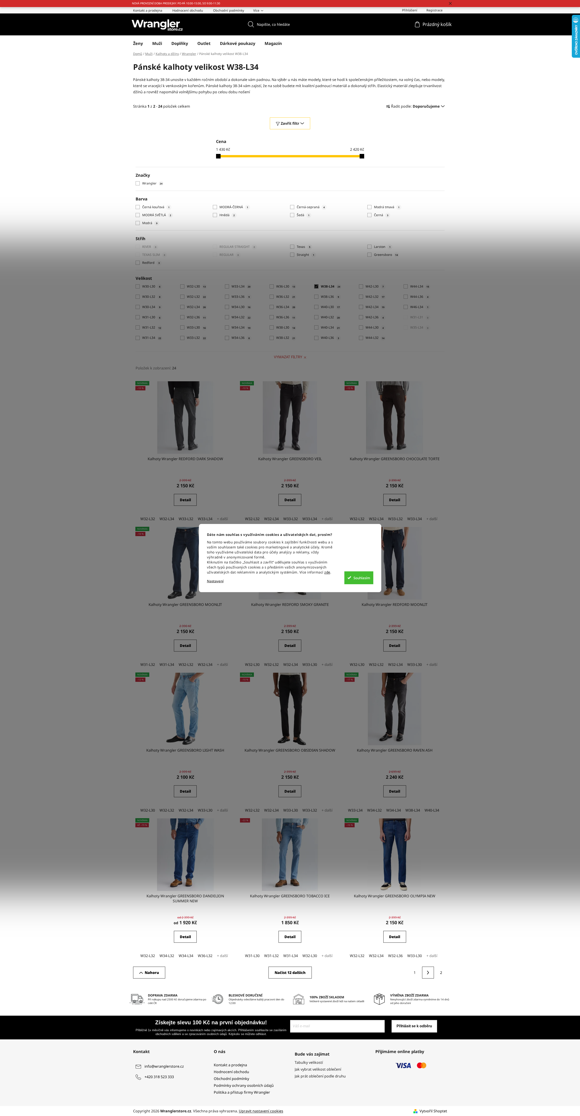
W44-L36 (419, 296)
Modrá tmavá (387, 207)
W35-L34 (419, 327)
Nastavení (215, 581)
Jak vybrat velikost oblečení (318, 1069)
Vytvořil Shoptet (433, 1110)
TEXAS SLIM (153, 254)
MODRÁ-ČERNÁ (233, 207)
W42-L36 (375, 317)
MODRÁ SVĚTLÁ (156, 215)
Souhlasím (361, 577)
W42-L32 (375, 296)
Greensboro (386, 254)
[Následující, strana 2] (428, 972)
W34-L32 (241, 317)
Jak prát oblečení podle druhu (320, 1076)
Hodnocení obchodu (187, 10)
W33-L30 (196, 327)
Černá (381, 215)
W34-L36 (241, 337)
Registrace (434, 10)
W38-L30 (285, 327)
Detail (185, 499)
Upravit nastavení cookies (261, 1110)
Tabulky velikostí (309, 1062)
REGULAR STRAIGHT (237, 246)
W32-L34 (196, 307)
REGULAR (229, 254)
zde (327, 572)
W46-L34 (419, 307)
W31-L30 (151, 317)
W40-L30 (330, 307)
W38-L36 (330, 296)
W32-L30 (196, 286)
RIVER (149, 246)
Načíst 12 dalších (290, 972)
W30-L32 (151, 296)
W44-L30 (375, 327)
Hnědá (227, 215)
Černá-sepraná (311, 207)
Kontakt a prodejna (147, 10)
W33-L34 (241, 286)
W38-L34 (330, 286)
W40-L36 (330, 337)
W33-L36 (241, 296)
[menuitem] (138, 43)
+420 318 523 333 (159, 1076)
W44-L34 (419, 286)
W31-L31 (419, 317)
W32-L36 (196, 317)
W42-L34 (375, 307)
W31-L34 (151, 337)
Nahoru (152, 972)
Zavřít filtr (290, 123)
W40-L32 (330, 317)
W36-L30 (285, 286)
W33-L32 (196, 337)
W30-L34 (151, 307)
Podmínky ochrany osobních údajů (244, 1085)
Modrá (149, 223)
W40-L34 (330, 327)
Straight (305, 254)
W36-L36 (285, 317)
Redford (151, 262)
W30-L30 (151, 286)
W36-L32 (285, 296)
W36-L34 (285, 307)
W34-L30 (241, 307)
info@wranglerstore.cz (164, 1066)
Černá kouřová (156, 207)
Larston (382, 246)
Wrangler (152, 183)
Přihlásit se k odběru (414, 1026)
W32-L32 (196, 296)
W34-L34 (241, 327)
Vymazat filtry (288, 356)
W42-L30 (375, 286)
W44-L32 (375, 337)
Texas (303, 246)
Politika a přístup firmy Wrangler (242, 1092)
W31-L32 (151, 327)
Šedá (303, 215)
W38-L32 (285, 337)
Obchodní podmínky (228, 10)
